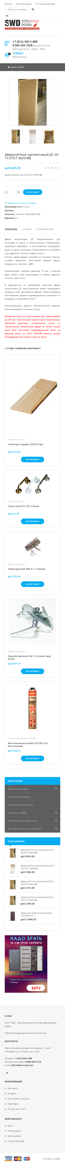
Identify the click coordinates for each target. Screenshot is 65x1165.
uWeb (57, 1158)
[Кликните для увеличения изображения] (32, 102)
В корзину (32, 459)
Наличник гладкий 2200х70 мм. (25, 444)
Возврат (12, 1093)
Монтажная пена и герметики (24, 828)
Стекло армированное (20, 804)
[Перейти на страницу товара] (32, 396)
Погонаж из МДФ (17, 812)
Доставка (12, 1088)
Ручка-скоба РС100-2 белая (23, 506)
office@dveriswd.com (22, 1065)
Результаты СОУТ (17, 1109)
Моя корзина (14, 1136)
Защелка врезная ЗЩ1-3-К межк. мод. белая (29, 657)
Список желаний (46, 3)
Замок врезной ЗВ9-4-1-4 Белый (26, 568)
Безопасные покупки (18, 1098)
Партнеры (13, 1103)
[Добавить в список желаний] (20, 203)
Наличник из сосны (16, 439)
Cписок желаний (16, 1141)
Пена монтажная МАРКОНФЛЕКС (22, 738)
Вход (9, 3)
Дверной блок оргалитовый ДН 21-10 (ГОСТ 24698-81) (38, 867)
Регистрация (25, 3)
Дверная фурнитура (16, 501)
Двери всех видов (18, 788)
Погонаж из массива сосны (23, 820)
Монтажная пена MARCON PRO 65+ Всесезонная (28, 744)
